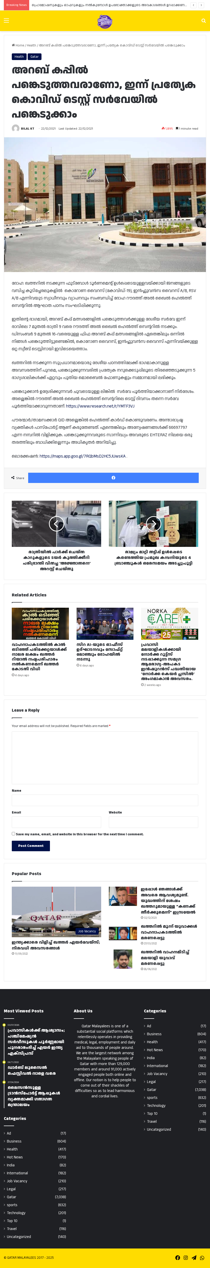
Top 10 (12, 1221)
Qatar (34, 56)
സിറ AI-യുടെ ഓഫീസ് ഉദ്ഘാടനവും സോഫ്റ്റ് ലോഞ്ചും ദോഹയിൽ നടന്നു (100, 652)
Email (16, 812)
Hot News (15, 1157)
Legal (11, 1189)
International (17, 1173)
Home (19, 45)
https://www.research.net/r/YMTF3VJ (100, 406)
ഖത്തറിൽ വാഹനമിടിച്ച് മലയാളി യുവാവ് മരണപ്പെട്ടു (165, 958)
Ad (9, 1133)
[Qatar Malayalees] (105, 22)
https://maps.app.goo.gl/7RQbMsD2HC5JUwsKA (82, 456)
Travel (12, 1229)
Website (115, 812)
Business (14, 1141)
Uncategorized (19, 1237)
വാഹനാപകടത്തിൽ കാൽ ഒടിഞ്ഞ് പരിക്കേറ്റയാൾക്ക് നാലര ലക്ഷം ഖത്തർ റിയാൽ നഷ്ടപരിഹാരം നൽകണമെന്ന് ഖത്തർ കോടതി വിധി (39, 657)
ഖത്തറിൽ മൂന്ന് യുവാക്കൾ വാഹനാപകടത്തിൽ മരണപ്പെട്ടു (169, 932)
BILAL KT (27, 129)
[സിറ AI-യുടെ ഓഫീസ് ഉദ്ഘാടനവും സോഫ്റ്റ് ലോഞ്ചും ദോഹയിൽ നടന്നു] (105, 624)
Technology (16, 1213)
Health (31, 45)
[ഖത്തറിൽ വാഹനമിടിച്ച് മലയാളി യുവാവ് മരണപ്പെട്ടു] (123, 959)
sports (12, 1205)
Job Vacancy (17, 1181)
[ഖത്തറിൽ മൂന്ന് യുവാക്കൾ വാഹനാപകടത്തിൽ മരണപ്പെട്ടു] (123, 933)
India (11, 1165)
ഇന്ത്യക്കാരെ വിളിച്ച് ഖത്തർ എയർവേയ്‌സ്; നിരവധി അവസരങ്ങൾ (56, 945)
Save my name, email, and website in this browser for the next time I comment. (80, 834)
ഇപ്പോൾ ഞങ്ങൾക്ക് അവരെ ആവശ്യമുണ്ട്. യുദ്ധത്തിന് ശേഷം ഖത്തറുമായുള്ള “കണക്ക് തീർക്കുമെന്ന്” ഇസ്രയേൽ (168, 900)
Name (16, 790)
